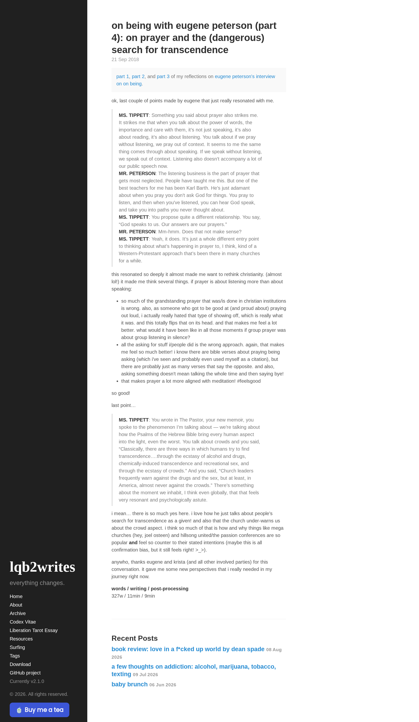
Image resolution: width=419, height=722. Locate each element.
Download (20, 664)
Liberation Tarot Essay (34, 630)
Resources (21, 638)
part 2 (138, 76)
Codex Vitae (23, 622)
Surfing (17, 647)
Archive (18, 613)
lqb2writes (42, 567)
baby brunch (144, 684)
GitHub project (25, 672)
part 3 (163, 76)
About (16, 605)
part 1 (122, 76)
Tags (15, 655)
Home (16, 596)
